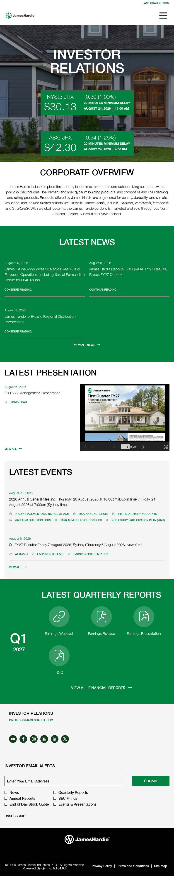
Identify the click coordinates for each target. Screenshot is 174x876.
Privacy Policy (102, 866)
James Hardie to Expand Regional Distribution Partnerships (40, 319)
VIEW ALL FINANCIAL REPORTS (98, 687)
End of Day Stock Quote (29, 804)
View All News (84, 345)
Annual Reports (22, 798)
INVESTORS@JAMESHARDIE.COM (31, 720)
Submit (151, 781)
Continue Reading (18, 289)
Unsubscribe (16, 816)
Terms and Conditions (133, 866)
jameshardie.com (156, 3)
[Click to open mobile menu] (163, 15)
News (14, 792)
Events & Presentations (77, 804)
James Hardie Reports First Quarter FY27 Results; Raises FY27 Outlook (128, 272)
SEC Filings (67, 798)
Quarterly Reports (73, 792)
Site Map (160, 866)
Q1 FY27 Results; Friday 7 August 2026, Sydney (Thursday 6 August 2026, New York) (76, 545)
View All (11, 448)
